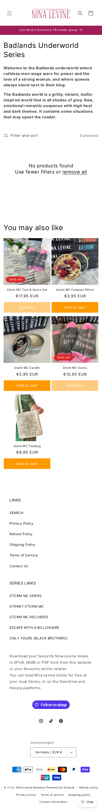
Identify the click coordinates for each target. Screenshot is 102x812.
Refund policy (88, 787)
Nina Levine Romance (31, 787)
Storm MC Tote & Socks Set (27, 289)
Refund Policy (21, 534)
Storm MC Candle (27, 367)
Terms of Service (23, 555)
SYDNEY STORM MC (26, 606)
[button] (9, 13)
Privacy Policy (21, 523)
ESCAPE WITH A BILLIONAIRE (34, 628)
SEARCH (16, 513)
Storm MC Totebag (27, 446)
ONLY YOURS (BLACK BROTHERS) (38, 638)
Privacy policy (26, 794)
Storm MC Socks (75, 367)
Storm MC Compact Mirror (75, 289)
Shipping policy (79, 794)
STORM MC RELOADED (28, 617)
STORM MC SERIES (25, 596)
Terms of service (52, 794)
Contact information (53, 802)
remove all (74, 172)
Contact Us (18, 566)
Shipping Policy (22, 545)
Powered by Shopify (60, 787)
